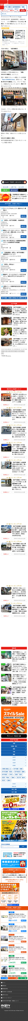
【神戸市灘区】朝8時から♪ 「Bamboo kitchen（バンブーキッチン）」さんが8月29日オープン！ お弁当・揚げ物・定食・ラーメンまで (19, 668)
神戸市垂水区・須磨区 (20, 771)
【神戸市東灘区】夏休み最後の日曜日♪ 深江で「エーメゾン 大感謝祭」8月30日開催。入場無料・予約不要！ (19, 691)
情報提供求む (5, 988)
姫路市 (8, 780)
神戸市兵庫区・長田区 (7, 771)
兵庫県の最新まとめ (6, 768)
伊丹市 (11, 774)
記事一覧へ (14, 187)
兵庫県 (20, 16)
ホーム (3, 982)
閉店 (2, 353)
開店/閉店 (23, 10)
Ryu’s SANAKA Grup (8, 79)
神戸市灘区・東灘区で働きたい (13, 203)
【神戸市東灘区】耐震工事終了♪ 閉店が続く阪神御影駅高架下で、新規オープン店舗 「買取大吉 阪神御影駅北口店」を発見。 (19, 609)
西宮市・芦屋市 (5, 777)
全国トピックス (4, 10)
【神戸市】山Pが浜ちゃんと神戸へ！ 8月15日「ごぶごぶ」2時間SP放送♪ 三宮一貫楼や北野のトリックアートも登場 (19, 398)
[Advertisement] (14, 373)
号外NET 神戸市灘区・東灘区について (10, 1000)
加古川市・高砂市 (21, 777)
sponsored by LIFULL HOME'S (14, 909)
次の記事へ (22, 187)
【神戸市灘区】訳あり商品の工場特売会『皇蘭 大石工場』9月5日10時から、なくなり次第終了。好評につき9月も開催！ (19, 547)
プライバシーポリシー (7, 997)
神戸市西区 (4, 774)
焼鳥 (6, 351)
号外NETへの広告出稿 (7, 991)
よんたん (9, 355)
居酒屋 (3, 351)
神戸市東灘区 (21, 351)
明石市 (3, 780)
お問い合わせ (5, 994)
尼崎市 (13, 777)
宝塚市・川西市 (18, 774)
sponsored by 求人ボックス (14, 205)
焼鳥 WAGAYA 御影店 (12, 351)
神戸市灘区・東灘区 (18, 768)
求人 (18, 10)
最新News (12, 10)
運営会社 (4, 985)
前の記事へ (6, 187)
